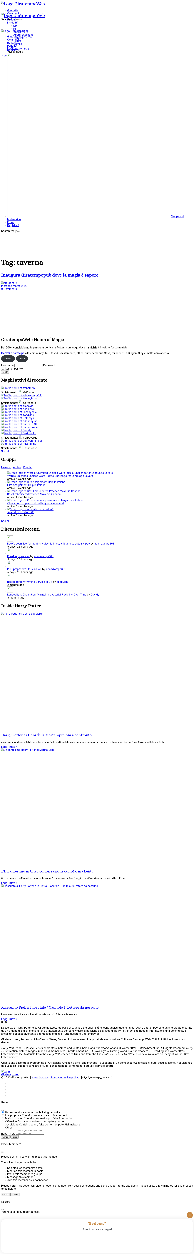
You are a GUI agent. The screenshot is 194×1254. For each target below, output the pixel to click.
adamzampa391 (104, 543)
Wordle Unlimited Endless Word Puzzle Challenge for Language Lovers (50, 475)
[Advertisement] (92, 311)
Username (7, 365)
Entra (22, 358)
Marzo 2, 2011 (21, 285)
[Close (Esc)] (2, 1110)
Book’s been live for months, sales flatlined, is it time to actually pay (48, 543)
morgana (7, 285)
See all (5, 451)
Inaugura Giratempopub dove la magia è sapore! (50, 275)
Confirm (15, 1194)
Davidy (95, 594)
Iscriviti (8, 358)
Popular (27, 467)
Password (49, 365)
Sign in (5, 55)
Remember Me (14, 368)
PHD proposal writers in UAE (24, 569)
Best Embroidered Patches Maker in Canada (34, 494)
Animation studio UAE (20, 512)
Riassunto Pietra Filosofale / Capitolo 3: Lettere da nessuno (50, 1007)
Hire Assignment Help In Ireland (26, 485)
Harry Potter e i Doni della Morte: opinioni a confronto (46, 735)
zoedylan (62, 581)
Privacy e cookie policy (64, 1077)
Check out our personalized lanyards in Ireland (35, 503)
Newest (6, 467)
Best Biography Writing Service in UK (29, 581)
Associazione (40, 1077)
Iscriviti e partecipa (12, 353)
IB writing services (18, 556)
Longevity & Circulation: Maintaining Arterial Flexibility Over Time (46, 594)
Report (14, 1137)
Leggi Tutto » (9, 746)
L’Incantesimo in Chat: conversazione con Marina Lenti (47, 871)
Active (17, 467)
